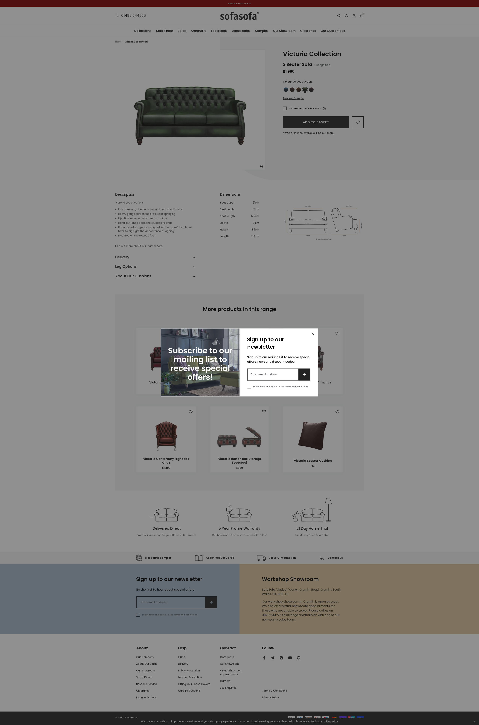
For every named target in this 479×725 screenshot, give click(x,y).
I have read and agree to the (280, 386)
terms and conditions (296, 386)
